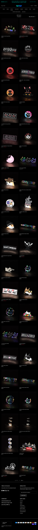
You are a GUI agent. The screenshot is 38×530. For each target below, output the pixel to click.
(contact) (21, 513)
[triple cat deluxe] (19, 6)
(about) (21, 503)
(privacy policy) (22, 508)
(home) (21, 502)
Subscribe (23, 495)
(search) (21, 500)
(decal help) (23, 11)
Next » (22, 480)
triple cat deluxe (6, 525)
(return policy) (22, 505)
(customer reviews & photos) (16, 11)
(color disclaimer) (23, 511)
